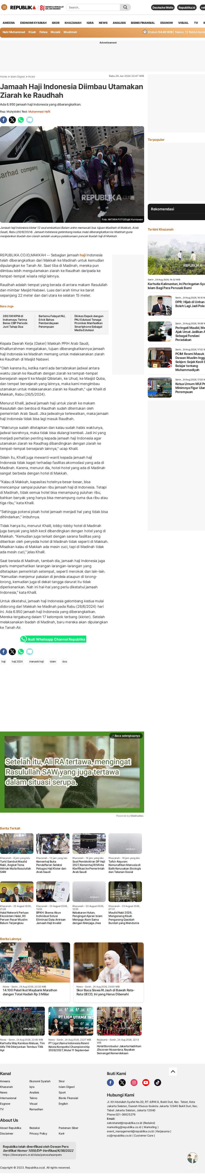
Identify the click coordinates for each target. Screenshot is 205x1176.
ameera (9, 22)
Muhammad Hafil (39, 111)
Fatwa (43, 32)
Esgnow (5, 1103)
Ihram (31, 76)
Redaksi (34, 1128)
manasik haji (36, 661)
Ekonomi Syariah (33, 22)
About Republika (10, 1128)
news (103, 22)
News (3, 1092)
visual (183, 22)
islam (53, 661)
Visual (33, 1103)
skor (55, 22)
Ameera (5, 1081)
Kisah (32, 32)
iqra (90, 22)
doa (64, 661)
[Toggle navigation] (4, 7)
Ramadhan (36, 1109)
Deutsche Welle (163, 7)
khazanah (73, 22)
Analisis (34, 1092)
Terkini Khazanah (161, 229)
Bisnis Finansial (143, 22)
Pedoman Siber (68, 1128)
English (63, 1103)
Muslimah (70, 32)
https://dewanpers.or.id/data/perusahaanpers (32, 1154)
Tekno (33, 1098)
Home (3, 76)
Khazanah (6, 1086)
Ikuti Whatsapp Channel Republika (56, 639)
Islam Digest (18, 76)
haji (82, 255)
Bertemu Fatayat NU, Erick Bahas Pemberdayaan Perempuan (52, 321)
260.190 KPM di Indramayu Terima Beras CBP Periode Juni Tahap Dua (15, 321)
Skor (61, 1081)
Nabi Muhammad (14, 32)
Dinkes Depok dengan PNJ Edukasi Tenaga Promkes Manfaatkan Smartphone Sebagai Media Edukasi (89, 323)
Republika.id (187, 7)
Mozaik (55, 32)
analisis (119, 22)
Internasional (8, 1098)
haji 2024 (17, 661)
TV (196, 22)
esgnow (166, 22)
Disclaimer (6, 1133)
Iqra (31, 1086)
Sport (62, 1092)
